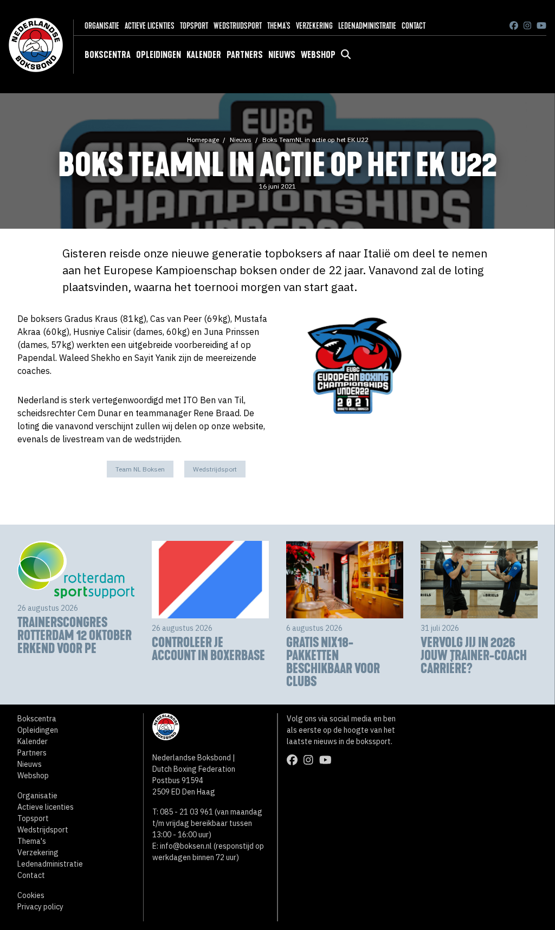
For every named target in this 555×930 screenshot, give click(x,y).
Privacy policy (40, 907)
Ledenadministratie (367, 26)
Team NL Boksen (140, 469)
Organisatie (102, 26)
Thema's (279, 26)
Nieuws (281, 55)
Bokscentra (108, 55)
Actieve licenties (150, 26)
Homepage (203, 139)
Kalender (203, 55)
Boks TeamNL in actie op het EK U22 (315, 139)
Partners (245, 55)
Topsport (194, 26)
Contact (413, 26)
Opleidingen (158, 55)
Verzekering (314, 26)
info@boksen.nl (186, 846)
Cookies (30, 895)
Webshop (318, 55)
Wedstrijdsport (238, 26)
